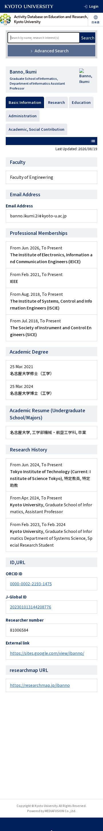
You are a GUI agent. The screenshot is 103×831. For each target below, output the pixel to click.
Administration (23, 115)
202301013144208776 (30, 607)
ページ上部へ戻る (93, 821)
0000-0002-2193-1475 (31, 583)
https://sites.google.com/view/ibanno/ (47, 653)
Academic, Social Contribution (36, 129)
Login (93, 6)
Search (87, 38)
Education (81, 102)
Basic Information (25, 102)
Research (56, 102)
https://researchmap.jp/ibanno (40, 685)
